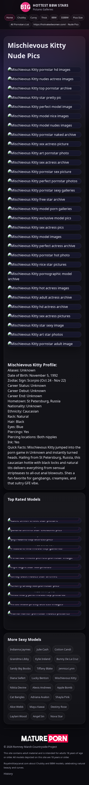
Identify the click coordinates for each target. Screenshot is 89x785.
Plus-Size (78, 17)
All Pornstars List (20, 24)
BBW (54, 17)
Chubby (21, 17)
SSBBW (65, 17)
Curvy (33, 17)
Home (9, 17)
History (8, 773)
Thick (44, 17)
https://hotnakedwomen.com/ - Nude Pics (56, 24)
